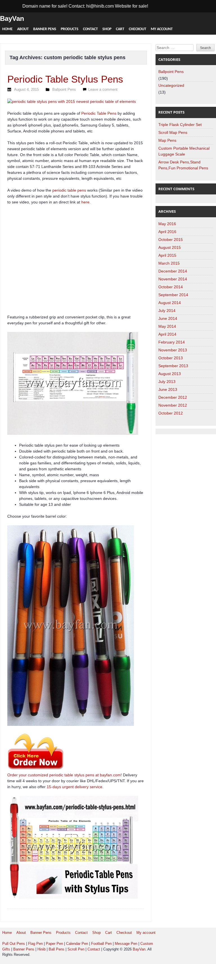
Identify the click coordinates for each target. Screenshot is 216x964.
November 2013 (172, 350)
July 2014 (167, 310)
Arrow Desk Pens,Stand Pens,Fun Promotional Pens (183, 165)
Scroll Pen (76, 949)
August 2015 (169, 247)
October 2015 (170, 239)
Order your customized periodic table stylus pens (50, 775)
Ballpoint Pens (64, 89)
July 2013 (167, 381)
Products (69, 29)
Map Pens (167, 140)
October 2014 (170, 287)
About (23, 29)
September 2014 (173, 294)
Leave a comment (103, 89)
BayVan (12, 18)
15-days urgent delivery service (74, 787)
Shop (106, 29)
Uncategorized (171, 85)
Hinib (41, 949)
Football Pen (102, 943)
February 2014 (171, 342)
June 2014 (167, 318)
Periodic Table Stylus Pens (65, 79)
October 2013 (170, 358)
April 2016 (167, 231)
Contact (90, 29)
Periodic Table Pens (98, 113)
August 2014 (169, 302)
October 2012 (170, 413)
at (97, 775)
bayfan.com (110, 775)
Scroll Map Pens (172, 132)
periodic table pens (69, 190)
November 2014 (172, 279)
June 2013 (167, 389)
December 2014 (172, 271)
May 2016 (167, 223)
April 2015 (167, 255)
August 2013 (169, 373)
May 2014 (167, 326)
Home (7, 29)
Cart (120, 29)
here (85, 202)
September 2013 (173, 366)
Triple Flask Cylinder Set (180, 124)
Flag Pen (35, 943)
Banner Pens (44, 29)
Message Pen (126, 943)
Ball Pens (57, 949)
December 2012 (172, 397)
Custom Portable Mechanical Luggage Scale (184, 151)
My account (162, 29)
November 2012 (172, 405)
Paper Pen (54, 943)
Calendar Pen (77, 943)
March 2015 (169, 263)
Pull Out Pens (13, 943)
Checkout (137, 29)
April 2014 (167, 334)
